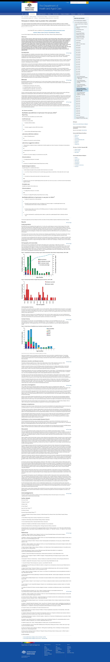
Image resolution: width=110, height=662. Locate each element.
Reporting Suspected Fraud (60, 652)
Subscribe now (78, 31)
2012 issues (78, 67)
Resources (73, 14)
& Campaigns (65, 14)
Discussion (46, 32)
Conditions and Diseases (32, 16)
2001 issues (78, 106)
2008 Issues (77, 160)
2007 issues (78, 96)
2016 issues (78, 61)
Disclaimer (76, 166)
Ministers (26, 14)
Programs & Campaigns (48, 653)
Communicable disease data (79, 139)
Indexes (76, 157)
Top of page (69, 52)
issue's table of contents (54, 30)
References (58, 32)
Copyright (68, 651)
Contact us (76, 142)
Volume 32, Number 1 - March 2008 (82, 77)
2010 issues (78, 71)
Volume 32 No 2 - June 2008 (82, 81)
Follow (68, 2)
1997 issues (78, 113)
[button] (106, 660)
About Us (45, 651)
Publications (77, 141)
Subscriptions (77, 162)
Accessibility (69, 647)
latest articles (80, 33)
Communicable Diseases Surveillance (53, 16)
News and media (56, 14)
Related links (77, 144)
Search (81, 27)
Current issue (77, 159)
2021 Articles (78, 52)
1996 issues (78, 115)
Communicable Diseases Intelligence (42, 16)
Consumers (32, 14)
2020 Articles (78, 54)
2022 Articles (78, 50)
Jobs (56, 646)
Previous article (77, 150)
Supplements (78, 42)
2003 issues (78, 103)
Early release (80, 36)
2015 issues (78, 62)
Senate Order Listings (70, 652)
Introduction (35, 32)
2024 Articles (78, 47)
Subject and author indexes (80, 43)
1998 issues (78, 111)
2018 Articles (78, 57)
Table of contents (78, 149)
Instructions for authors (80, 38)
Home (22, 16)
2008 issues (36, 18)
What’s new (77, 135)
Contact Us (69, 646)
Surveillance (77, 138)
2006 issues (78, 98)
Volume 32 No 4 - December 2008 (48, 18)
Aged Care (81, 14)
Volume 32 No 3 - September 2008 (82, 85)
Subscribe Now (84, 130)
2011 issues (78, 69)
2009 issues (78, 73)
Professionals (41, 14)
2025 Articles (78, 45)
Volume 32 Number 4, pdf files (34, 636)
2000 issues (78, 108)
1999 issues (78, 110)
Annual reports (78, 40)
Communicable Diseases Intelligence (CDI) (27, 18)
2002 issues (78, 105)
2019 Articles (78, 55)
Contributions (77, 163)
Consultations (58, 647)
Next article (77, 152)
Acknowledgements (52, 32)
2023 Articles (78, 49)
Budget (57, 650)
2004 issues (78, 101)
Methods (39, 32)
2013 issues (78, 66)
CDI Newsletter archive (80, 29)
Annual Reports (58, 651)
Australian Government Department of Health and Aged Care (29, 7)
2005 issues (78, 99)
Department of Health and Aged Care (28, 652)
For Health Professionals (48, 650)
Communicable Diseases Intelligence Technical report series (82, 117)
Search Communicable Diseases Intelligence (80, 124)
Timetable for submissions (79, 165)
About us (49, 14)
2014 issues (78, 64)
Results (42, 32)
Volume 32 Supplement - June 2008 (81, 93)
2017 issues (78, 59)
